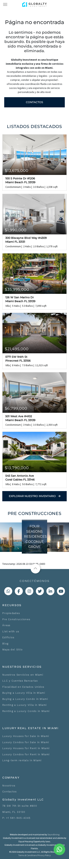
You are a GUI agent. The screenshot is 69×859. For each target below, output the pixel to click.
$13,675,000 (16, 170)
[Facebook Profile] (19, 591)
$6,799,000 (16, 408)
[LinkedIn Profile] (50, 591)
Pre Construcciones (16, 619)
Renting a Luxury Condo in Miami (25, 711)
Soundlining (53, 834)
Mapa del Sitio (12, 649)
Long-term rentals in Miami (22, 760)
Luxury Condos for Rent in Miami (25, 754)
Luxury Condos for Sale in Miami (25, 742)
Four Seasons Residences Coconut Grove (35, 536)
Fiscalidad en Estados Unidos (23, 686)
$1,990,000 (15, 230)
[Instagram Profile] (29, 591)
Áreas (6, 625)
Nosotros (8, 785)
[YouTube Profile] (61, 591)
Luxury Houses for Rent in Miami (25, 748)
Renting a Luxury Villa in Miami (24, 705)
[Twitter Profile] (40, 591)
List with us (10, 631)
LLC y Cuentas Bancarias (20, 680)
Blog (5, 643)
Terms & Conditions (27, 855)
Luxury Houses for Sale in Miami (25, 736)
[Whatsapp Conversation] (8, 591)
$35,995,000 (17, 289)
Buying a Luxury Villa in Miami (23, 692)
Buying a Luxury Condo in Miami (25, 699)
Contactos (34, 102)
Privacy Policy (44, 855)
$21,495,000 (17, 349)
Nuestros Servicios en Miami (22, 674)
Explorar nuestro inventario (33, 496)
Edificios (8, 637)
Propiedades (11, 613)
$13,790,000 (17, 467)
